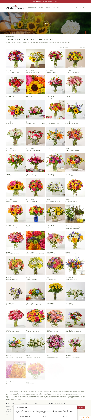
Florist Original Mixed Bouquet (34, 98)
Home (7, 36)
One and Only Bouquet (12, 253)
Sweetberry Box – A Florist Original (35, 123)
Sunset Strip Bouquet (12, 279)
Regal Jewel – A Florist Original (34, 175)
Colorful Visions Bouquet (72, 201)
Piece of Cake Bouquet (71, 98)
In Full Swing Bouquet (12, 227)
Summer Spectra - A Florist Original (33, 305)
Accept (45, 416)
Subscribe (80, 407)
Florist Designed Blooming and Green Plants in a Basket (73, 227)
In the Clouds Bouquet (52, 357)
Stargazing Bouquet (70, 253)
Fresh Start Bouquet (31, 279)
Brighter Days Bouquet (32, 227)
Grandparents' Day (11, 406)
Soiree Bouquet (30, 382)
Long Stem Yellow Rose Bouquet (54, 304)
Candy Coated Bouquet (52, 331)
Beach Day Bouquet (11, 201)
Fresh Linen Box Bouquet (33, 357)
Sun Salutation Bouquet (52, 150)
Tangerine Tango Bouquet (72, 150)
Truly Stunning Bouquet (12, 72)
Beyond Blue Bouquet (12, 304)
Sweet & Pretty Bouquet (52, 72)
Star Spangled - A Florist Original (74, 331)
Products (8, 411)
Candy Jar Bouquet (51, 279)
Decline (64, 416)
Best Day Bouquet (11, 123)
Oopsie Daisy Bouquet (12, 175)
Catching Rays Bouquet (71, 123)
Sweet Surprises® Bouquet (33, 150)
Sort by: (62, 47)
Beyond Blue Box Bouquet (53, 201)
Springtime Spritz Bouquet (72, 357)
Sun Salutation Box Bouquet (14, 357)
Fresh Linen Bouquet (71, 304)
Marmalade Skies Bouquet (72, 72)
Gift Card (8, 382)
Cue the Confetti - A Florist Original (53, 124)
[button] (41, 7)
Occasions (9, 409)
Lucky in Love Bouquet (12, 331)
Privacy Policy (42, 412)
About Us (8, 414)
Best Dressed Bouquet (52, 382)
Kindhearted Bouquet (12, 150)
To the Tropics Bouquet (32, 331)
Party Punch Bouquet (71, 175)
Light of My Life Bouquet (52, 98)
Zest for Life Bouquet (32, 201)
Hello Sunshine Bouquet (32, 72)
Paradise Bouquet (50, 253)
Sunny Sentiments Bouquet (53, 227)
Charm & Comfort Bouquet (53, 175)
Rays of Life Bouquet (71, 279)
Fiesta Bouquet (10, 98)
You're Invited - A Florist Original (35, 253)
